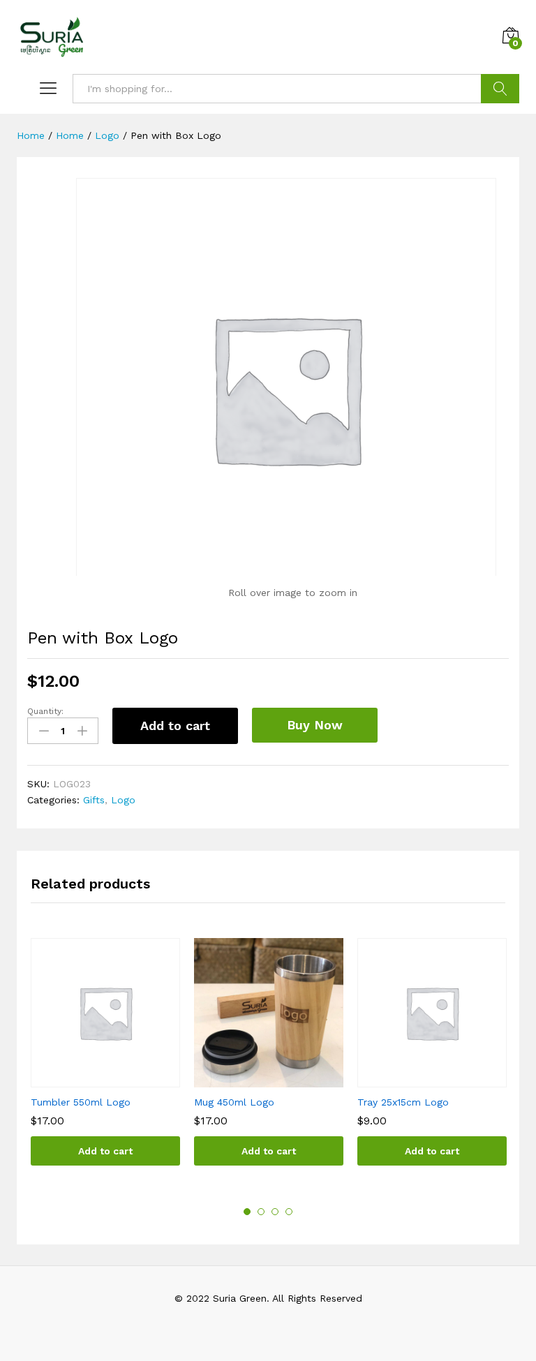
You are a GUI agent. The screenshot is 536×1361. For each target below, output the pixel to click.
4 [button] (288, 1211)
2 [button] (261, 1211)
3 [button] (274, 1211)
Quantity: (45, 711)
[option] (105, 1062)
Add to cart (175, 725)
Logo (123, 799)
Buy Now (315, 724)
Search (500, 88)
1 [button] (247, 1211)
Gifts (94, 799)
